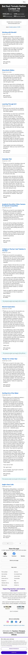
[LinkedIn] (12, 622)
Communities (17, 578)
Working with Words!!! (9, 32)
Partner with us (5, 578)
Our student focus (18, 574)
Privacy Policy (9, 645)
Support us (4, 580)
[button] (5, 554)
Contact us (16, 585)
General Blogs (16, 10)
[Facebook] (16, 622)
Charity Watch (5, 603)
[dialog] (14, 646)
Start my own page (14, 560)
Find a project (4, 571)
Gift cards (4, 576)
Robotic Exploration (8, 307)
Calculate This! (7, 159)
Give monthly (4, 574)
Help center (14, 567)
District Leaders (8, 633)
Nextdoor (23, 556)
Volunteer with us (5, 582)
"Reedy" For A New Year (9, 359)
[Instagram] (8, 622)
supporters (7, 607)
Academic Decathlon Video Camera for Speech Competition (13, 205)
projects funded (20, 607)
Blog (15, 580)
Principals (22, 631)
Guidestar (23, 603)
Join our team (17, 576)
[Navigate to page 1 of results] (8, 543)
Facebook (14, 556)
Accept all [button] (14, 652)
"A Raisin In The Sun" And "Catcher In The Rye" (14, 250)
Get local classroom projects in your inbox (14, 625)
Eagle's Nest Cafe (8, 484)
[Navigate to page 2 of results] (20, 543)
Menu (24, 2)
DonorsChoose (4, 2)
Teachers (15, 631)
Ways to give (4, 585)
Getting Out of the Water (10, 393)
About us (16, 571)
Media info (16, 582)
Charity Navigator (14, 603)
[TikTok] (20, 622)
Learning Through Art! (9, 104)
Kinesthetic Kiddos (8, 70)
